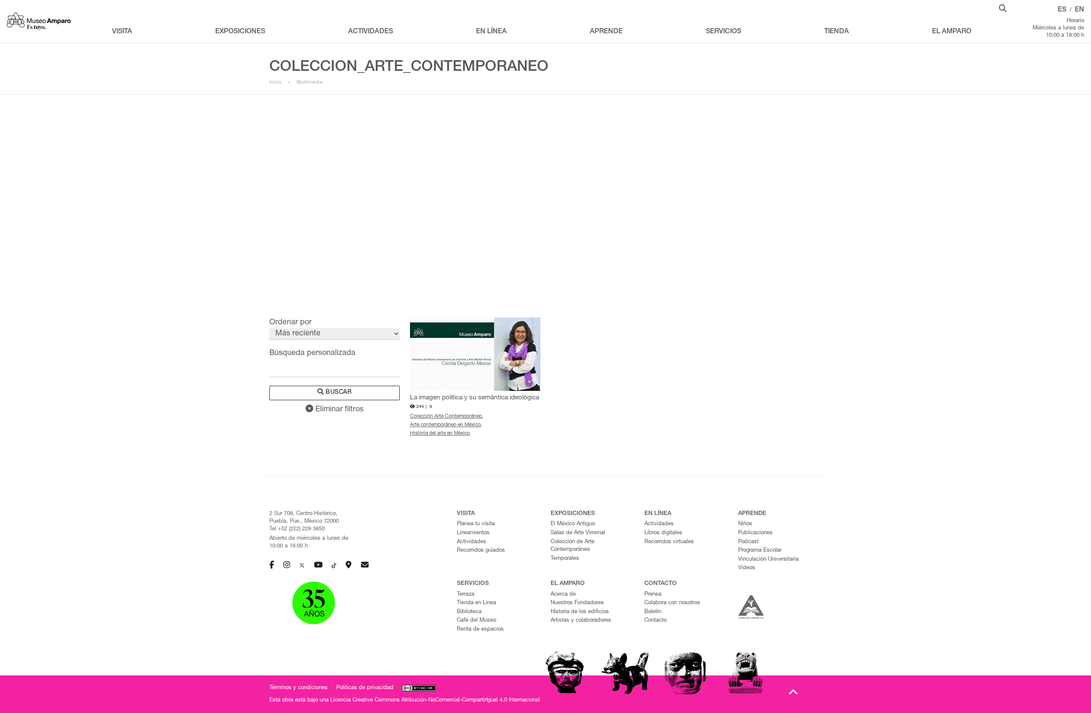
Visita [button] (122, 32)
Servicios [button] (723, 32)
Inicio (275, 82)
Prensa (652, 594)
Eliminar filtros (338, 409)
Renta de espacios (480, 629)
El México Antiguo (573, 524)
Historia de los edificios (580, 612)
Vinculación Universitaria (768, 559)
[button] (1003, 7)
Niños (745, 524)
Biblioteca (469, 612)
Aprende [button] (606, 32)
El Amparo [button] (951, 32)
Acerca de (563, 594)
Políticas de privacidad (364, 688)
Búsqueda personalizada (312, 353)
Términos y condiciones (298, 688)
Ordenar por (290, 322)
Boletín (652, 612)
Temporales (565, 559)
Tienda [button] (836, 32)
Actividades (471, 542)
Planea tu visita (476, 524)
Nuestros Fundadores (577, 603)
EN (1079, 10)
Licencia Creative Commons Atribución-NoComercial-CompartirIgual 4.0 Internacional (435, 700)
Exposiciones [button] (240, 32)
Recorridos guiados (481, 550)
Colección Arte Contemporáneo (446, 416)
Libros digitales (663, 533)
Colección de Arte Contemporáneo (573, 546)
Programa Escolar (760, 550)
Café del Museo (476, 620)
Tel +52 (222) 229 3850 (297, 529)
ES (1062, 10)
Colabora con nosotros (672, 603)
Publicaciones (755, 533)
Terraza (465, 594)
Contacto (655, 620)
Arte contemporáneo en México (445, 425)
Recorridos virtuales (669, 542)
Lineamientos (473, 533)
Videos (746, 568)
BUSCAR (338, 393)
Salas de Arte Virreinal (578, 533)
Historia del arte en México (440, 433)
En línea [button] (491, 32)
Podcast (748, 542)
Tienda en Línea (476, 603)
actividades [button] (370, 32)
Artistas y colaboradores (581, 620)
